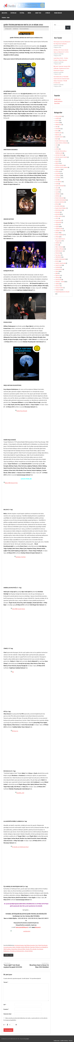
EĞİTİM (57, 171)
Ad (5, 1004)
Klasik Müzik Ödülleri (60, 208)
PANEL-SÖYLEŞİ (59, 249)
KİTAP (56, 204)
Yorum (6, 982)
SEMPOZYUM (58, 269)
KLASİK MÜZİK (59, 206)
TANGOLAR (58, 279)
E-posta (6, 1009)
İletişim (71, 1040)
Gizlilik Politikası (64, 1040)
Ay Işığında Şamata (19, 945)
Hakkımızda (56, 1040)
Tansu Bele (57, 103)
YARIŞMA (57, 289)
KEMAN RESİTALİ (59, 202)
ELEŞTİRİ (57, 173)
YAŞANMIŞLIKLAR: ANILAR (62, 291)
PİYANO (57, 253)
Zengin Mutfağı (29, 951)
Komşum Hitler (21, 949)
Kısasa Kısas (14, 949)
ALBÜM (57, 118)
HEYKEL (57, 196)
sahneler (34, 949)
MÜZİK (29, 13)
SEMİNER (57, 267)
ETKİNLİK (47, 13)
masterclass (58, 220)
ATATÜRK (57, 128)
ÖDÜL (56, 232)
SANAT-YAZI (38, 13)
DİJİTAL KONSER (59, 165)
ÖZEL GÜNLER (59, 247)
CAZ (56, 145)
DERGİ (57, 161)
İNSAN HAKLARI (58, 13)
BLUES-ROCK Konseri (60, 141)
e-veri (27, 1038)
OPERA (57, 236)
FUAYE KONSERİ (59, 185)
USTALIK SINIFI (59, 287)
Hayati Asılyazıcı (58, 101)
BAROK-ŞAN (58, 132)
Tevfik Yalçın (57, 99)
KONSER (57, 214)
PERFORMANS (59, 251)
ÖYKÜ (56, 245)
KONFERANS (58, 210)
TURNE (57, 283)
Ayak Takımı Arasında (29, 945)
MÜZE (56, 224)
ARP (56, 126)
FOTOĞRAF (58, 181)
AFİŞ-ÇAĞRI (58, 116)
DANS (56, 159)
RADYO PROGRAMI (60, 259)
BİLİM (56, 138)
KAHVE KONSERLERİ (60, 200)
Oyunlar (28, 949)
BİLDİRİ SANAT (59, 136)
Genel (56, 192)
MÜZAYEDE (58, 222)
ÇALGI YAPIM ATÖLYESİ (61, 143)
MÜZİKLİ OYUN (59, 230)
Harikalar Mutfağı (20, 947)
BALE (56, 130)
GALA (56, 187)
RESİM (57, 261)
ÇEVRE (57, 149)
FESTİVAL (22, 13)
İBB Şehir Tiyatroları (30, 947)
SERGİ (56, 271)
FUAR (56, 183)
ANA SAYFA (4, 13)
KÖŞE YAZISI (58, 216)
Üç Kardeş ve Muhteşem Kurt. (17, 951)
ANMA (57, 122)
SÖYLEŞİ (57, 277)
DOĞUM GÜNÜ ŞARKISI (61, 167)
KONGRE (57, 212)
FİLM (56, 179)
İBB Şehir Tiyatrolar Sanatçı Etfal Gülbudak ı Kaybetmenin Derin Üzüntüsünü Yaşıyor (62, 68)
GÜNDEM (57, 194)
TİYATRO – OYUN (5, 17)
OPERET (57, 242)
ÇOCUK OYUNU (59, 155)
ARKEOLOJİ (58, 124)
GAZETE (57, 189)
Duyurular (57, 169)
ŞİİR (56, 273)
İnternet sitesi (7, 1014)
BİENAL (57, 134)
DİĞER (57, 163)
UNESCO (57, 285)
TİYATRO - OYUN (8, 955)
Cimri (36, 945)
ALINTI (57, 120)
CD (56, 147)
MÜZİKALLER (58, 228)
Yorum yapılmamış (24, 28)
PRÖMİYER (58, 257)
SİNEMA (57, 275)
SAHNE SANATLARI (60, 263)
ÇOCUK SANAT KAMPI (61, 157)
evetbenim (15, 28)
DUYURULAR (13, 13)
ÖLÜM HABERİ (59, 234)
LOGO (56, 218)
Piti (31, 949)
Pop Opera (58, 255)
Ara (55, 24)
